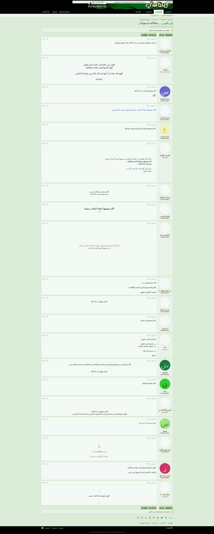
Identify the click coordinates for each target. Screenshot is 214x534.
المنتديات (158, 12)
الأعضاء (138, 12)
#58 (43, 438)
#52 (43, 317)
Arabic (168, 528)
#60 (43, 483)
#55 (43, 379)
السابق (168, 35)
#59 (43, 464)
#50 (43, 279)
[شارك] (47, 39)
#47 (43, 186)
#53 (43, 335)
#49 (43, 223)
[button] (144, 12)
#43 (43, 87)
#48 (43, 204)
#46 (43, 143)
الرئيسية (168, 12)
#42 (43, 58)
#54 (43, 361)
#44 (43, 106)
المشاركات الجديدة (167, 15)
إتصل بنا (60, 528)
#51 (43, 298)
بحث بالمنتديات (154, 15)
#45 (43, 125)
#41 (43, 39)
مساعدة (54, 528)
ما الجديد (149, 12)
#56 (43, 398)
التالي (145, 35)
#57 (43, 419)
